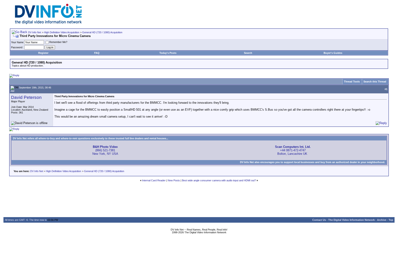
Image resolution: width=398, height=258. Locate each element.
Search (248, 53)
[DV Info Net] (48, 23)
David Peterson (26, 97)
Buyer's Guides (333, 53)
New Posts (174, 180)
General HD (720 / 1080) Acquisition (102, 32)
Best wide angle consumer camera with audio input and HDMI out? (219, 180)
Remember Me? (58, 42)
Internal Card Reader (154, 180)
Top (391, 220)
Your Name (17, 42)
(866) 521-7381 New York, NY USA (105, 150)
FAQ (97, 53)
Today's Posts (167, 53)
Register (43, 53)
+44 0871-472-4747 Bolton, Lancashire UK (293, 150)
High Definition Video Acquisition (61, 32)
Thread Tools (352, 81)
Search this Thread (374, 81)
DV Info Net (34, 32)
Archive (381, 220)
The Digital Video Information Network (351, 220)
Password (16, 47)
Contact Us (319, 220)
